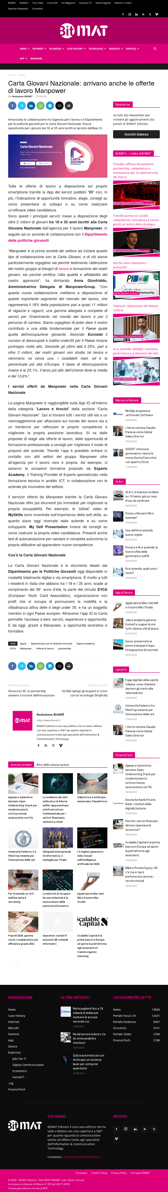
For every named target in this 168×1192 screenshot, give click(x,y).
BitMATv (24, 2)
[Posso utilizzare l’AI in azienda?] (118, 516)
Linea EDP (52, 2)
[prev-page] (10, 964)
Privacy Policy (119, 1173)
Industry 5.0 (85, 2)
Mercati (13, 1028)
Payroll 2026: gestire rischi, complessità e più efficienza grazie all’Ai (23, 939)
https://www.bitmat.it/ (48, 720)
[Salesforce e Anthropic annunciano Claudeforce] (92, 783)
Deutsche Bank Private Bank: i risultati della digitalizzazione (140, 804)
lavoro (64, 268)
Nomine (13, 1034)
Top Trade (37, 2)
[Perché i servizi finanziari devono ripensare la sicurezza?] (118, 824)
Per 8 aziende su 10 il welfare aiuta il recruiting (20, 897)
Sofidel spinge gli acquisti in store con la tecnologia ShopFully (84, 693)
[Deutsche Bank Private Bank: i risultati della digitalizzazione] (118, 803)
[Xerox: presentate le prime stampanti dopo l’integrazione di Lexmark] (118, 644)
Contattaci (37, 8)
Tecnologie (96, 48)
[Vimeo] (157, 14)
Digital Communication (28, 1065)
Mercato (114, 48)
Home (11, 75)
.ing (10, 1083)
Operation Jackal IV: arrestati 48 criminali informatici (55, 939)
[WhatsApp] (40, 106)
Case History (75, 48)
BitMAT (12, 2)
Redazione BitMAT (22, 96)
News (23, 48)
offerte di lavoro (45, 648)
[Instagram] (130, 14)
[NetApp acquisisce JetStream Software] (118, 414)
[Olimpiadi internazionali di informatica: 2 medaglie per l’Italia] (58, 837)
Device (12, 1046)
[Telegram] (50, 106)
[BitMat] (84, 30)
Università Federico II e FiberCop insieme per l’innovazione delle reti (22, 855)
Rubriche (14, 1052)
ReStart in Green (123, 2)
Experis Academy (86, 643)
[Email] (59, 106)
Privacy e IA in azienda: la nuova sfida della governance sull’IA (141, 552)
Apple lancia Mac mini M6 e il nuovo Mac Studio (90, 897)
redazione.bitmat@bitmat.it (82, 1157)
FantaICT (18, 1077)
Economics (19, 1071)
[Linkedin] (136, 14)
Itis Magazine (68, 2)
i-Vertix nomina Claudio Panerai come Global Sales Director (140, 432)
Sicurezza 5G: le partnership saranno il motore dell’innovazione (31, 693)
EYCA (13, 648)
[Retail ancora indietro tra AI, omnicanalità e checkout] (66, 1037)
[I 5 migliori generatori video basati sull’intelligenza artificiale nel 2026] (92, 837)
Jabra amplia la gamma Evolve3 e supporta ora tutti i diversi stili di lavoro (142, 624)
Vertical (131, 48)
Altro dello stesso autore (52, 764)
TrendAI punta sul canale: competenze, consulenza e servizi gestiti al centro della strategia (136, 220)
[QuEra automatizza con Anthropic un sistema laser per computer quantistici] (66, 1058)
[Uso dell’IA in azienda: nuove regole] (118, 533)
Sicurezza (55, 48)
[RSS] (143, 14)
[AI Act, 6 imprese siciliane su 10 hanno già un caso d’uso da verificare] (118, 495)
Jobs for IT (19, 1059)
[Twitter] (150, 14)
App (22, 58)
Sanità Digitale (103, 2)
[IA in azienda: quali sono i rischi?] (118, 572)
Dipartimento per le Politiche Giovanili (51, 643)
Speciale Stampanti (18, 8)
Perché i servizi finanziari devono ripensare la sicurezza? (141, 825)
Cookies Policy (99, 1173)
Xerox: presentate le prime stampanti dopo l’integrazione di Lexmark (141, 646)
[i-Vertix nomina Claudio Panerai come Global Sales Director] (118, 431)
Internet (37, 48)
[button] (155, 49)
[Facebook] (123, 14)
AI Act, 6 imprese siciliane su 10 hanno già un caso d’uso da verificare (142, 496)
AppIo (23, 643)
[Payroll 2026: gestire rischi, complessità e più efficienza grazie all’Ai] (23, 922)
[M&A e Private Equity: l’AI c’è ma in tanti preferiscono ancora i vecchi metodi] (118, 871)
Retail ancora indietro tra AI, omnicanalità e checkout (89, 1038)
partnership (64, 648)
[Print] (69, 106)
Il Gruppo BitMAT (140, 1173)
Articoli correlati (21, 764)
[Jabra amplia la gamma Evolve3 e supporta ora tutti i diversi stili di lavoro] (118, 623)
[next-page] (17, 964)
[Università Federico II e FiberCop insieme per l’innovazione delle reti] (23, 837)
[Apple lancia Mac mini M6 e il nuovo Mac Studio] (92, 880)
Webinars (36, 58)
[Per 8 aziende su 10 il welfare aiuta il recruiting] (23, 880)
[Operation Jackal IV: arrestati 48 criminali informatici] (58, 922)
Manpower (26, 648)
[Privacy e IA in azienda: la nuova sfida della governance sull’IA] (118, 550)
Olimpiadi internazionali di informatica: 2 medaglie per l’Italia (57, 855)
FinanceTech (16, 1089)
